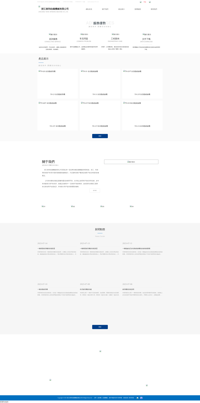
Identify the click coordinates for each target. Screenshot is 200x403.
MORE (95, 190)
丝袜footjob (4, 401)
